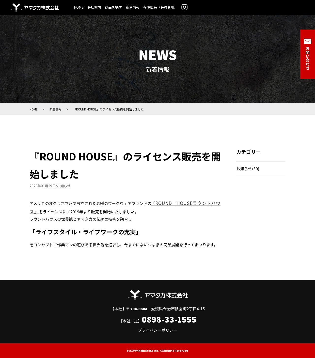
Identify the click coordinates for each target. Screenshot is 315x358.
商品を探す (113, 7)
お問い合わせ (308, 58)
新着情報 (133, 7)
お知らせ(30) (247, 168)
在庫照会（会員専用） (160, 7)
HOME (79, 7)
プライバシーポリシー (157, 330)
